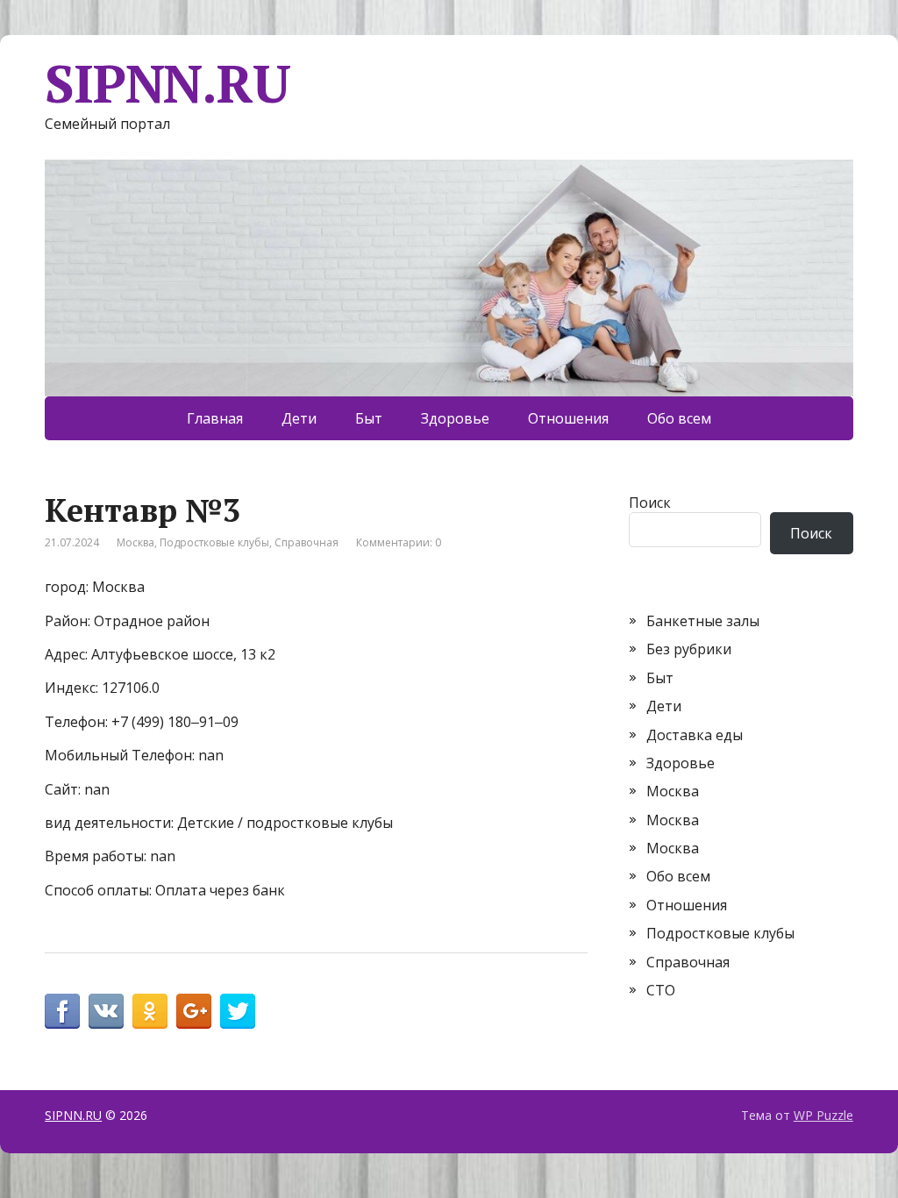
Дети (299, 418)
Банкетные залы (702, 621)
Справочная (306, 542)
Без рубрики (688, 649)
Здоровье (455, 418)
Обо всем (679, 418)
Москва (135, 542)
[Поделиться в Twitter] (237, 1011)
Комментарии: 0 (398, 542)
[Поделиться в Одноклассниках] (149, 1011)
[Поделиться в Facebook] (62, 1011)
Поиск (650, 502)
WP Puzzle (823, 1115)
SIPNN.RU (167, 83)
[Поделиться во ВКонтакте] (106, 1011)
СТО (660, 990)
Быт (368, 418)
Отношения (568, 418)
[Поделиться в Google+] (193, 1011)
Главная (215, 418)
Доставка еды (694, 735)
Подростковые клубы (214, 542)
